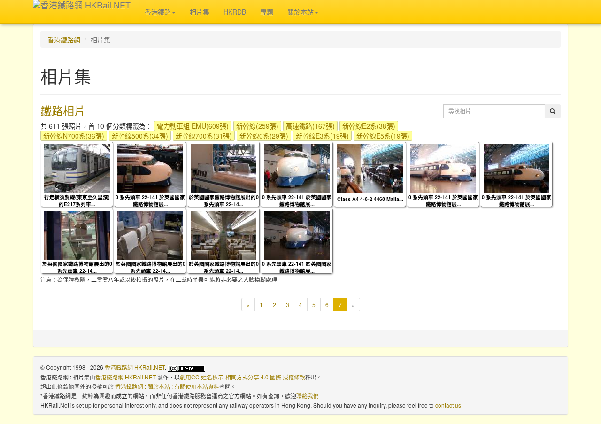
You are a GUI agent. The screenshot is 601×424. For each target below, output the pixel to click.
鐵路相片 (62, 110)
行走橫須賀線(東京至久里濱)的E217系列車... (77, 200)
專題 (266, 11)
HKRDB (234, 11)
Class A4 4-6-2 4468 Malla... (370, 198)
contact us (448, 405)
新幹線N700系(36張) (73, 135)
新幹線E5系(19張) (382, 135)
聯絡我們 (307, 396)
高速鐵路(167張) (310, 126)
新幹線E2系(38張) (368, 126)
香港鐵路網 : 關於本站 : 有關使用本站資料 (167, 386)
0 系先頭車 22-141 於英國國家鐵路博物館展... (150, 200)
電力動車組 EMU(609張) (193, 126)
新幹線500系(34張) (140, 135)
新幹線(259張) (257, 126)
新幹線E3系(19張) (322, 135)
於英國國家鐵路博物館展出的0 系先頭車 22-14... (224, 200)
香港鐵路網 (63, 39)
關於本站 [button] (300, 11)
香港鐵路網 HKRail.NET (135, 367)
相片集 (199, 11)
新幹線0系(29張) (263, 135)
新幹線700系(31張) (204, 135)
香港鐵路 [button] (158, 11)
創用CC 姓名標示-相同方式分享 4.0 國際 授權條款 (242, 377)
